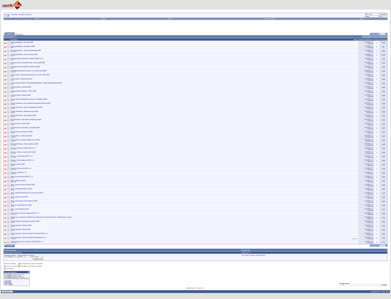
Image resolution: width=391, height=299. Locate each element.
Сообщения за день (269, 18)
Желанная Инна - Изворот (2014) (21, 95)
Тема (11, 39)
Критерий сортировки (9, 255)
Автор (16, 39)
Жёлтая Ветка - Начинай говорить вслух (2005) (25, 139)
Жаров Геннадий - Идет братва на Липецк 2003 (25, 241)
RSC (243, 255)
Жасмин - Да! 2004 (16, 172)
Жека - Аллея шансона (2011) (20, 176)
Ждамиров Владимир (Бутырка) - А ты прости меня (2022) (29, 70)
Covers (8, 14)
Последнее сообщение (365, 39)
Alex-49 (12, 55)
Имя (366, 14)
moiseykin (252, 255)
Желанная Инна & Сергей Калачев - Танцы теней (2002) (28, 62)
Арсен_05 (13, 72)
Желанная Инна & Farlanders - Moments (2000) (25, 58)
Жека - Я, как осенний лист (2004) (21, 205)
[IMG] (5, 283)
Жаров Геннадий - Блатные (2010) (21, 225)
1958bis (370, 214)
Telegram (170, 18)
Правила (37, 18)
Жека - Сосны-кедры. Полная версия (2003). (24, 201)
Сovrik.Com (14, 51)
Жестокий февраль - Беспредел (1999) (23, 46)
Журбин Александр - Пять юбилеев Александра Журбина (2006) (30, 103)
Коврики (103, 18)
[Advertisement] (41, 10)
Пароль (367, 16)
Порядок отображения (23, 255)
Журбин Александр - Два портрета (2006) (23, 115)
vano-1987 (13, 145)
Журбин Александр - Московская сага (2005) (24, 111)
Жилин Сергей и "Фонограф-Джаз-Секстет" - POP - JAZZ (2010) (30, 74)
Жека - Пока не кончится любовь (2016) (23, 184)
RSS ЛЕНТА (20, 34)
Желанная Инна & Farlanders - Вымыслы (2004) (25, 66)
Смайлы (6, 282)
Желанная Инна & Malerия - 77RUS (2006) (23, 91)
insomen (369, 55)
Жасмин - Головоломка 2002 (19, 156)
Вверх (387, 291)
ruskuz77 (247, 255)
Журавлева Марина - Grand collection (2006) (24, 54)
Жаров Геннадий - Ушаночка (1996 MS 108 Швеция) (26, 237)
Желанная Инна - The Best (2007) (21, 87)
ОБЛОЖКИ (14, 14)
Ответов (376, 39)
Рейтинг (356, 39)
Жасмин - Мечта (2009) (18, 164)
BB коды (6, 280)
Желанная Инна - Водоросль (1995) (22, 131)
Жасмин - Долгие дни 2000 (19, 168)
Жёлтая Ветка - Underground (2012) (21, 135)
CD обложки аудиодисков (24, 14)
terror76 (13, 222)
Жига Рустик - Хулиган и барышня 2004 (23, 213)
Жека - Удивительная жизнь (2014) (21, 188)
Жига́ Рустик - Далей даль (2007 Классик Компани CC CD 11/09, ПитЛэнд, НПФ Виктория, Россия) (41, 217)
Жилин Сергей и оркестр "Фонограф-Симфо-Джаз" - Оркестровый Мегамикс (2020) (36, 83)
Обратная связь (375, 291)
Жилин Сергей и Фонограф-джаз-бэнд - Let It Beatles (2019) (29, 99)
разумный (13, 181)
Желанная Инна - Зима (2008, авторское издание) (26, 119)
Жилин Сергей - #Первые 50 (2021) (21, 78)
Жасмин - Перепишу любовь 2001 (21, 148)
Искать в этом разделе (380, 37)
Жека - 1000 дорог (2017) (18, 180)
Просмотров (383, 39)
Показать (31, 255)
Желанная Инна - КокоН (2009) (20, 123)
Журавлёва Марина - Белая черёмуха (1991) (24, 144)
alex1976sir (258, 255)
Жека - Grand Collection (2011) (20, 209)
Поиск (362, 18)
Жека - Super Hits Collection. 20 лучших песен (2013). (27, 192)
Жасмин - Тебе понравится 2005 (20, 160)
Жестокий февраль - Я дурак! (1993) (22, 42)
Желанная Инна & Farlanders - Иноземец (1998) (25, 127)
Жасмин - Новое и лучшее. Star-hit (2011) (23, 152)
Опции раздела (367, 37)
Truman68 (13, 238)
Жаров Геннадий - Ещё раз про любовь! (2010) (25, 221)
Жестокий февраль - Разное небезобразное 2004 (26, 50)
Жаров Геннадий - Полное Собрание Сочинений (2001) (27, 233)
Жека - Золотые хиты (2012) (19, 196)
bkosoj (12, 43)
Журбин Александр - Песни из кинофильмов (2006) (26, 107)
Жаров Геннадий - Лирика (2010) (21, 229)
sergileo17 (13, 137)
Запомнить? (384, 14)
